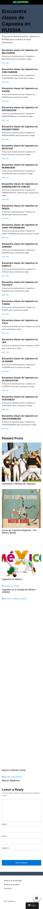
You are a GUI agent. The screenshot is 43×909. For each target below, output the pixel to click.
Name (5, 824)
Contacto (8, 888)
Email (5, 836)
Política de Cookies (11, 884)
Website (5, 848)
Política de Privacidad (13, 881)
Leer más (5, 63)
